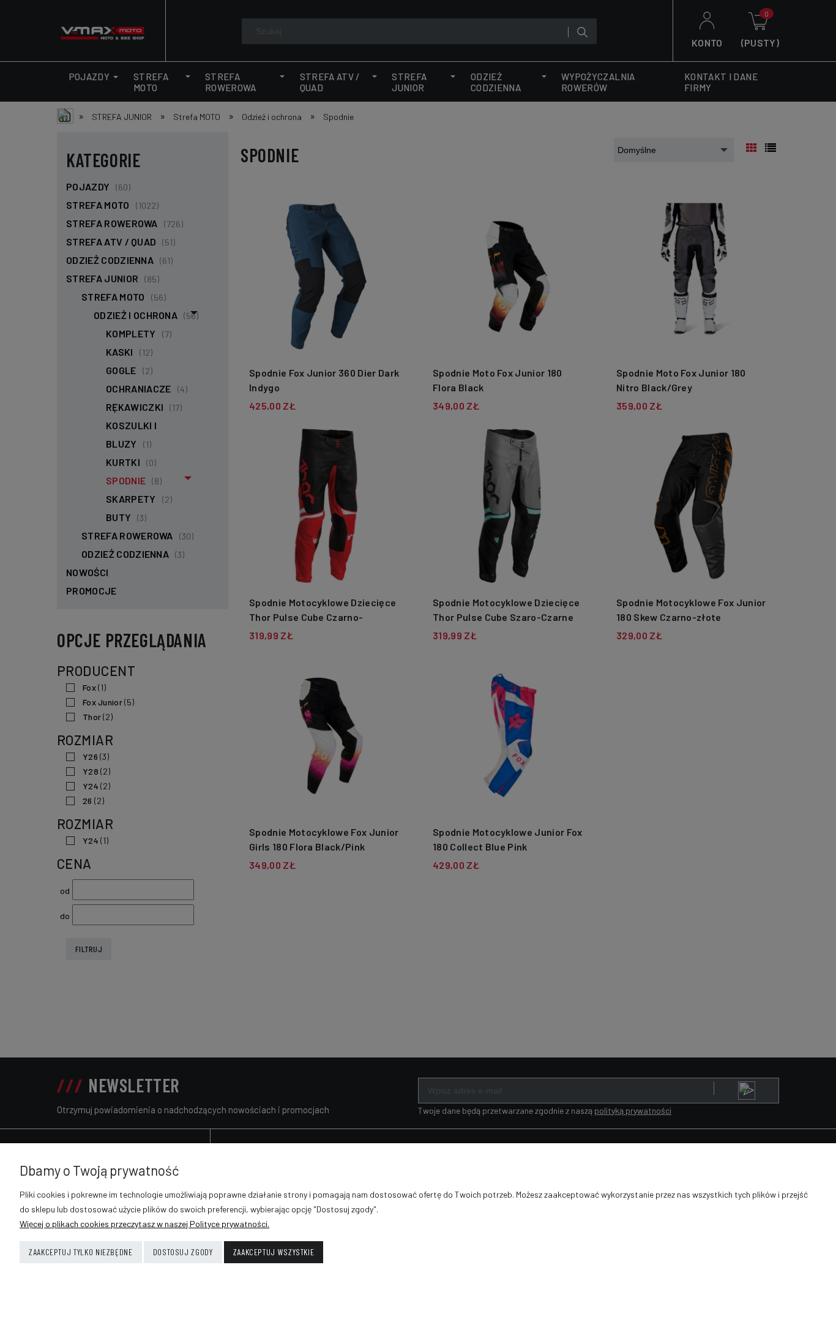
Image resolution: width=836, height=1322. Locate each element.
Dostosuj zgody (183, 1252)
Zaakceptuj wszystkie (274, 1252)
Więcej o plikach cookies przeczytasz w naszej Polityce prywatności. (144, 1224)
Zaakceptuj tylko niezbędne (81, 1252)
